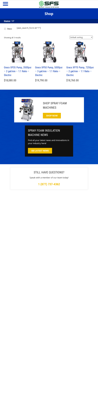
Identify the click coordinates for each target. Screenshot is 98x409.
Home (7, 21)
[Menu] (5, 4)
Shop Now (52, 115)
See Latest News (40, 150)
